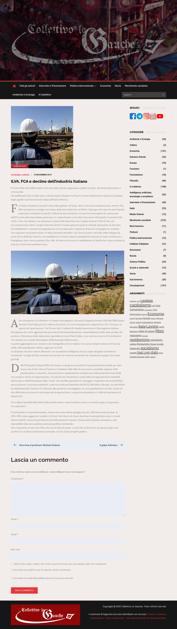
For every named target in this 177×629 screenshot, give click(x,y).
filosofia (146, 318)
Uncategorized (137, 285)
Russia (133, 255)
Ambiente (133, 301)
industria (157, 322)
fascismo (139, 318)
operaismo (156, 339)
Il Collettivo (45, 94)
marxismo (135, 335)
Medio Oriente (137, 214)
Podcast (134, 232)
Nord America (137, 226)
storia (161, 353)
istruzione (134, 327)
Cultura (133, 145)
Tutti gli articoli (27, 86)
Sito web (15, 549)
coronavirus (148, 310)
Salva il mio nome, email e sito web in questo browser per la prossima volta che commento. (60, 564)
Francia (152, 318)
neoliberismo (140, 340)
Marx (159, 331)
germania (159, 318)
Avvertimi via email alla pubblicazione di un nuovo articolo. (43, 578)
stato (154, 352)
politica (133, 344)
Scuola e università (139, 267)
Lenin (161, 327)
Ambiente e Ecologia (24, 94)
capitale (146, 300)
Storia (118, 86)
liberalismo (134, 331)
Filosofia (134, 180)
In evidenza (135, 186)
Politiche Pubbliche (139, 244)
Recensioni (135, 250)
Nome (15, 519)
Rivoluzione (143, 344)
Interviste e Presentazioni (52, 86)
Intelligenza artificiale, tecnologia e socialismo (141, 194)
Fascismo (134, 169)
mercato (145, 336)
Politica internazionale (82, 86)
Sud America (136, 279)
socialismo (149, 348)
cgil (153, 306)
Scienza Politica (137, 261)
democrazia (135, 314)
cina (157, 305)
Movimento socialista (136, 86)
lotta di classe (147, 331)
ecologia (144, 314)
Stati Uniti (143, 352)
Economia (105, 86)
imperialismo (147, 322)
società (133, 353)
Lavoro (152, 326)
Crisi (155, 310)
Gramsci (132, 322)
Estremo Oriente (138, 157)
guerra (139, 322)
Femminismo (136, 174)
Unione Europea (137, 357)
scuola (160, 344)
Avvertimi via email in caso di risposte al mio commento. (42, 569)
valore (152, 357)
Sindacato (135, 348)
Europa (25, 175)
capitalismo (140, 305)
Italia (132, 208)
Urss (147, 356)
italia (142, 326)
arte (138, 301)
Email (14, 534)
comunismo (137, 309)
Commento (17, 478)
